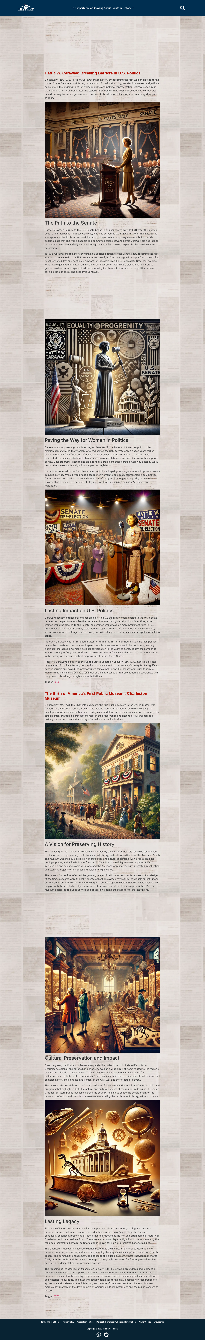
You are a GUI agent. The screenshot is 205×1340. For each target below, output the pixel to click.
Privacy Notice (145, 1322)
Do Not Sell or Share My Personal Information (116, 1322)
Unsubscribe (159, 1322)
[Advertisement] (102, 38)
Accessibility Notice (85, 1322)
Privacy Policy (68, 1322)
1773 (56, 1296)
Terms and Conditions (50, 1322)
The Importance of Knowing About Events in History (101, 8)
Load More (102, 1303)
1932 (57, 681)
